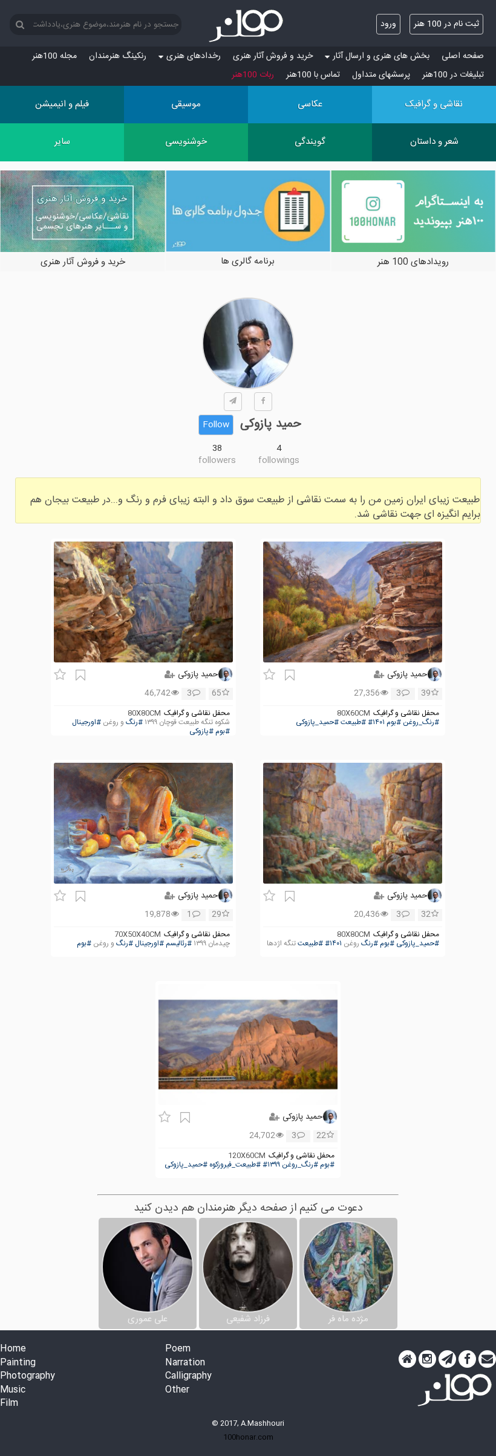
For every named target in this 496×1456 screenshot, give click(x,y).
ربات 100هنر (253, 75)
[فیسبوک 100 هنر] (467, 1359)
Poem (178, 1349)
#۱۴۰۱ (376, 722)
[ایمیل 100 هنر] (487, 1359)
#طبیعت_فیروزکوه (235, 1165)
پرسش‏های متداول (381, 75)
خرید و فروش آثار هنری (273, 56)
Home (13, 1349)
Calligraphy (188, 1376)
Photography (27, 1376)
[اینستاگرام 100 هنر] (427, 1359)
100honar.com (248, 1437)
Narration (185, 1363)
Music (12, 1390)
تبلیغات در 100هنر (453, 75)
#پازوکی (201, 731)
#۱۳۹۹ (271, 1165)
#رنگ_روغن (421, 722)
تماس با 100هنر (313, 75)
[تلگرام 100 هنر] (447, 1359)
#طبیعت (353, 722)
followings (278, 461)
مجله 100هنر (54, 56)
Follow (216, 425)
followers (217, 461)
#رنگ (134, 722)
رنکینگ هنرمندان (117, 56)
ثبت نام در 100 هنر (446, 24)
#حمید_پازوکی (317, 722)
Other (177, 1390)
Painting (18, 1363)
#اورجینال (86, 722)
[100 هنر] (248, 26)
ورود (388, 24)
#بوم (394, 722)
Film (9, 1404)
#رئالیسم (179, 943)
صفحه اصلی (463, 56)
